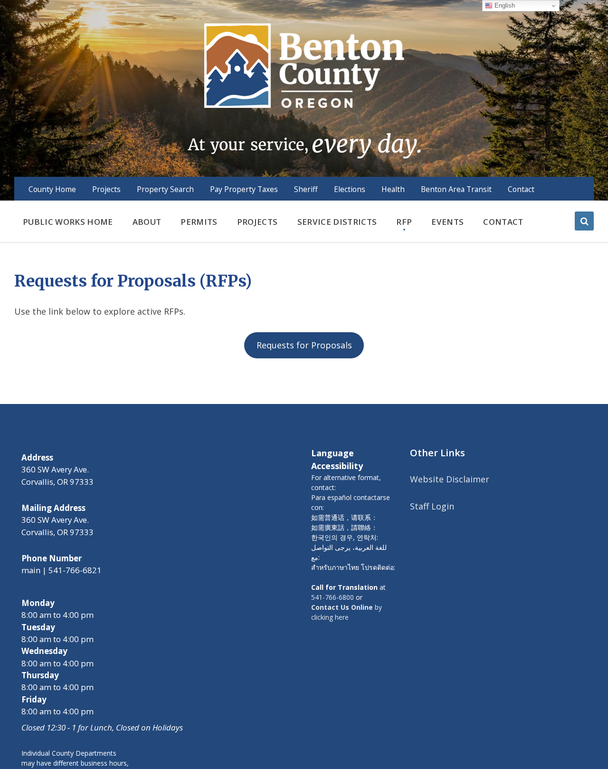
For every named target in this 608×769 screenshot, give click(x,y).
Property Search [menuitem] (165, 189)
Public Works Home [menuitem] (68, 221)
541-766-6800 (332, 597)
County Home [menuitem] (52, 189)
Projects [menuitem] (106, 189)
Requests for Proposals (304, 345)
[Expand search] (584, 221)
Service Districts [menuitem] (337, 221)
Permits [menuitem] (198, 221)
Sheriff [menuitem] (306, 189)
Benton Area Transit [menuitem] (456, 189)
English (504, 5)
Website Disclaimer (449, 479)
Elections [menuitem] (349, 189)
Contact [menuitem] (521, 189)
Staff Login (432, 506)
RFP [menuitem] (404, 221)
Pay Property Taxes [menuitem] (244, 189)
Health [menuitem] (393, 189)
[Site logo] (303, 90)
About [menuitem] (147, 221)
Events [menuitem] (447, 221)
